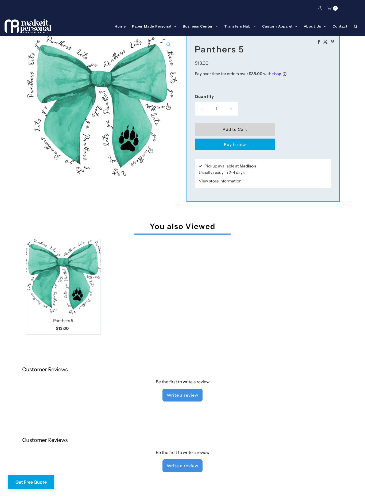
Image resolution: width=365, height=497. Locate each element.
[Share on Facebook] (319, 42)
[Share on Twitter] (325, 42)
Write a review (182, 395)
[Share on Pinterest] (332, 42)
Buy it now (235, 144)
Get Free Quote (31, 482)
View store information (220, 180)
